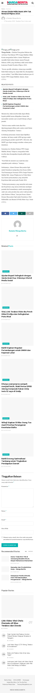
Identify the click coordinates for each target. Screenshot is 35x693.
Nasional (8, 9)
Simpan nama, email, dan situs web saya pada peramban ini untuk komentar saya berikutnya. (18, 538)
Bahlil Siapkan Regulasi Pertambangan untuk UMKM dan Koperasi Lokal (15, 106)
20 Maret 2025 (15, 563)
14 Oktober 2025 (6, 283)
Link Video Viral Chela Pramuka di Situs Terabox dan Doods (12, 623)
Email (3, 520)
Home (3, 9)
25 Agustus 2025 (6, 430)
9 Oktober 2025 (6, 319)
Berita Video (7, 680)
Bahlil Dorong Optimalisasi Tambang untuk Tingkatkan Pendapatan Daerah (14, 461)
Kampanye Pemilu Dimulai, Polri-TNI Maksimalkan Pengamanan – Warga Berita (21, 577)
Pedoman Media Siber (9, 684)
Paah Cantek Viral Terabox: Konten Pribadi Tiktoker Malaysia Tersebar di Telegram (19, 636)
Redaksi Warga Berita (14, 18)
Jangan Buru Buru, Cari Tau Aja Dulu (17, 682)
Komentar (5, 486)
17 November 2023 (9, 21)
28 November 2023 (16, 582)
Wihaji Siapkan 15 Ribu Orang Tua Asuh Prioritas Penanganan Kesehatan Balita (16, 425)
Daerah (30, 551)
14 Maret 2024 (15, 571)
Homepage (26, 680)
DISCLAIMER (17, 680)
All (26, 551)
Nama (4, 511)
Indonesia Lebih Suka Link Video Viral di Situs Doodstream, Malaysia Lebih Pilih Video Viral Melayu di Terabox (20, 663)
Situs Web (4, 528)
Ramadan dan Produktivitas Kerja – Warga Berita (21, 568)
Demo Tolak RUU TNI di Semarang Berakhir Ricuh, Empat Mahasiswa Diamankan (22, 559)
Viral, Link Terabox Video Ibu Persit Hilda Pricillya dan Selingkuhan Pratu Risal (17, 99)
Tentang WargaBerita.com (24, 684)
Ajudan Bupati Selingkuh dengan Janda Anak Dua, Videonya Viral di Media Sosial (16, 91)
